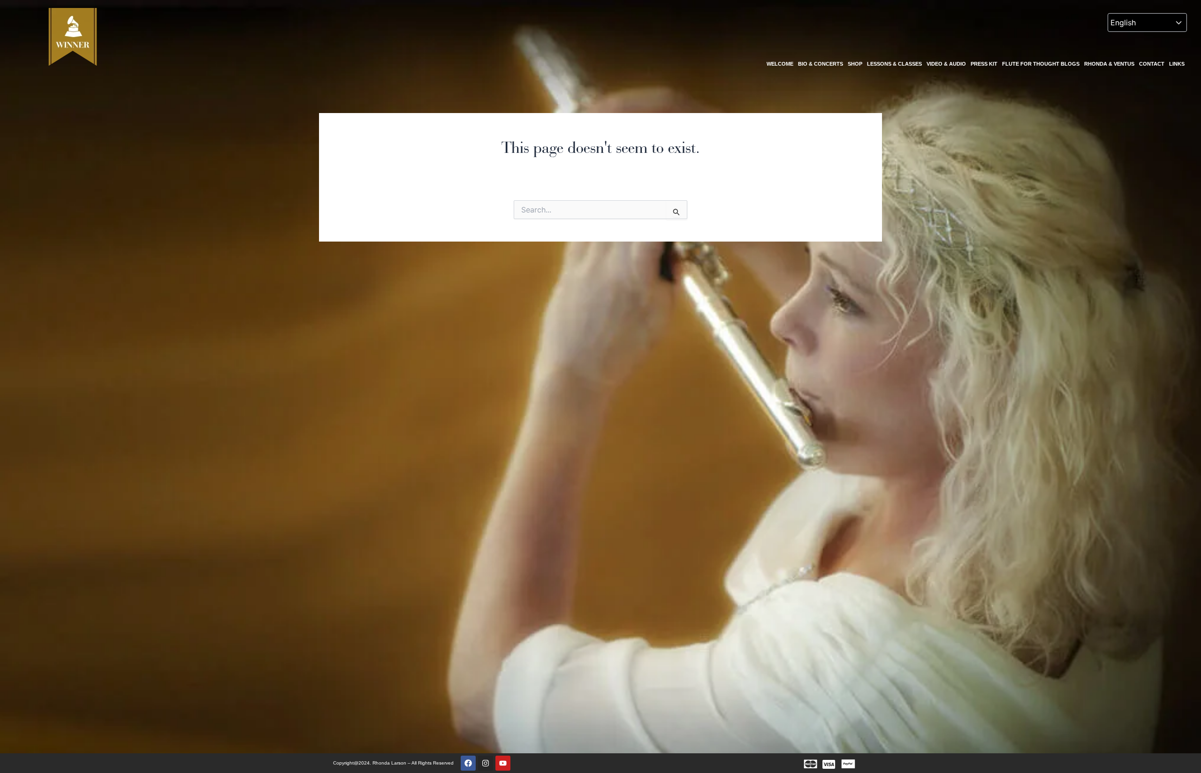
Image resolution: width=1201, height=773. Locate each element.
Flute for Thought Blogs (1040, 64)
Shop (855, 64)
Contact (1151, 64)
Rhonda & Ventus (1109, 64)
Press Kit (984, 64)
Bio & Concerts (820, 64)
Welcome (780, 64)
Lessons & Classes (894, 64)
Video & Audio (946, 64)
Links (1177, 64)
